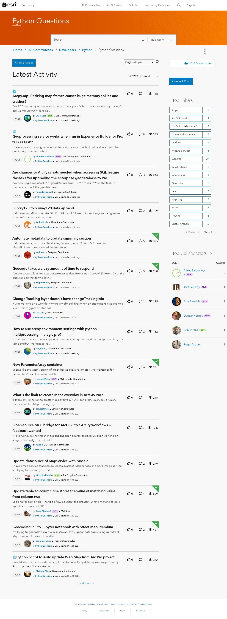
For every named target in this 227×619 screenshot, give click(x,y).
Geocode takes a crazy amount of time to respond (53, 268)
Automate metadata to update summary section (51, 238)
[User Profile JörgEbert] (27, 350)
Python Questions (43, 120)
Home (17, 50)
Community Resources (157, 5)
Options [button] (205, 51)
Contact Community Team (141, 604)
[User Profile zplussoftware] (27, 411)
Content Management (184, 134)
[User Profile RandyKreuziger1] (27, 194)
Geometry (177, 183)
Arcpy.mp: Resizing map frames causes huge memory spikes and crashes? (65, 99)
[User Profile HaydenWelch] (27, 380)
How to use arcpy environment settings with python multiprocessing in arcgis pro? (54, 332)
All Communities (91, 5)
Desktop (176, 142)
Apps (175, 110)
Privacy (84, 611)
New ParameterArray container (37, 364)
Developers (67, 50)
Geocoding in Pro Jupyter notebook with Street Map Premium (62, 527)
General (176, 158)
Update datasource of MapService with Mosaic (50, 461)
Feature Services (181, 150)
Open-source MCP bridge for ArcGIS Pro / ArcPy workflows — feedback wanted (61, 428)
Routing (176, 215)
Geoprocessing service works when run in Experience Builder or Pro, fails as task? (67, 139)
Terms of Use (80, 604)
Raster (175, 207)
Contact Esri (141, 611)
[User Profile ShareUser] (27, 117)
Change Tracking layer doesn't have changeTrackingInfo (58, 299)
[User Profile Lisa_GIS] (27, 314)
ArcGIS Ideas (114, 5)
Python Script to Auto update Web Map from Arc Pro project (65, 557)
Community (27, 5)
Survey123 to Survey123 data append (43, 208)
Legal (122, 611)
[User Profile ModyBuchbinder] (27, 477)
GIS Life (133, 5)
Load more (84, 583)
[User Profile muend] (27, 446)
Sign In (191, 5)
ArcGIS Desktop (181, 118)
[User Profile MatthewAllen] (27, 573)
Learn (175, 191)
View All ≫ (192, 253)
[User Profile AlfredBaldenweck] (27, 158)
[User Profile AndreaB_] (27, 254)
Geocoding (178, 175)
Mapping (177, 199)
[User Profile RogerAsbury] (27, 284)
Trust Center (103, 611)
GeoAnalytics (179, 167)
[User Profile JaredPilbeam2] (27, 513)
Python (87, 50)
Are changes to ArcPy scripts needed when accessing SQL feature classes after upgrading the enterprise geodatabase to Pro (65, 175)
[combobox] (100, 40)
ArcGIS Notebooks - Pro (185, 126)
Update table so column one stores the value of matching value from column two (63, 494)
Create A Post (24, 63)
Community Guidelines (97, 604)
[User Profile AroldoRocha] (27, 224)
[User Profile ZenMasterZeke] (27, 543)
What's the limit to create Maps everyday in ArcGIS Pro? (57, 395)
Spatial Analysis (180, 223)
